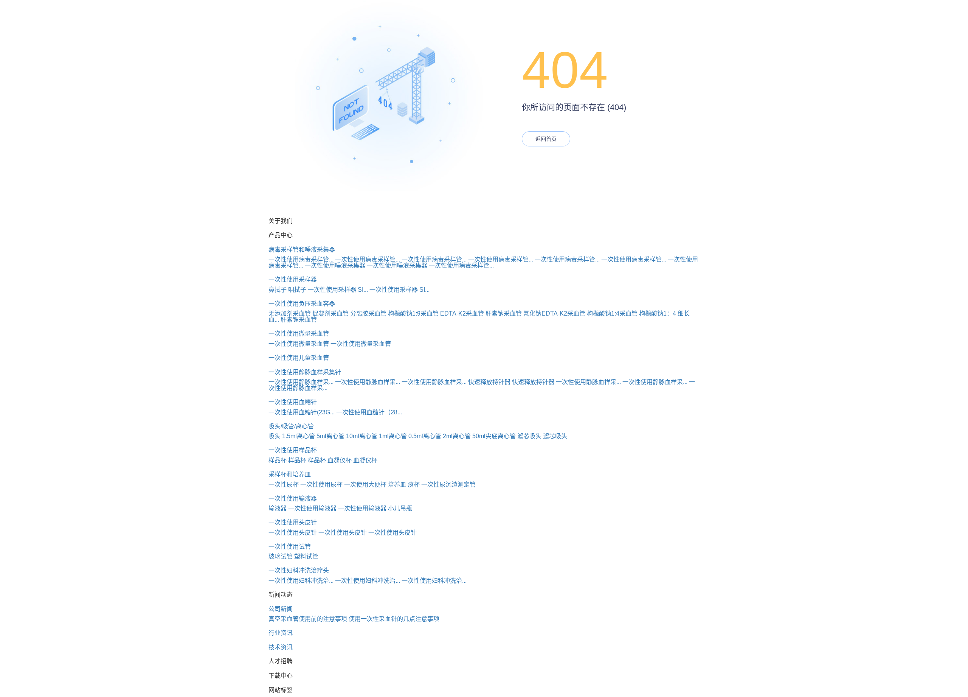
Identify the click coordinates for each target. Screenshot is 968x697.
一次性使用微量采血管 (298, 333)
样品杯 (277, 460)
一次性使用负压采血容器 (301, 303)
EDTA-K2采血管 (462, 313)
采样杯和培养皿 (289, 474)
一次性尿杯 (283, 484)
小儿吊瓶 (400, 508)
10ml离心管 (361, 436)
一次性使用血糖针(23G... (301, 412)
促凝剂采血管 (330, 313)
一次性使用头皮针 (292, 522)
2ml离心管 (457, 436)
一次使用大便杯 (365, 484)
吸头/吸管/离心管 (291, 426)
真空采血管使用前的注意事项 (307, 619)
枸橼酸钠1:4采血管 (612, 313)
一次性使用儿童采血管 (298, 358)
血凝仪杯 (339, 460)
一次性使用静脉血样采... (301, 382)
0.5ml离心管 (424, 436)
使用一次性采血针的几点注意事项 (394, 619)
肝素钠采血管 (504, 313)
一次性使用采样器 (292, 279)
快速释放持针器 (489, 382)
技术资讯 (280, 647)
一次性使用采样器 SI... (338, 289)
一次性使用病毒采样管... (301, 259)
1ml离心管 (393, 436)
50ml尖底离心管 (494, 436)
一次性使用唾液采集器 (335, 265)
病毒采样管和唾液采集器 (301, 249)
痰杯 (414, 484)
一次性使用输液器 (292, 498)
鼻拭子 (277, 289)
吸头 (274, 436)
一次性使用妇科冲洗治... (301, 580)
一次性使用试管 (289, 546)
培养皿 (397, 484)
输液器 (277, 508)
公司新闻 (280, 609)
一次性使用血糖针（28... (369, 412)
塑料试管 (306, 556)
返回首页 (546, 139)
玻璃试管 (280, 556)
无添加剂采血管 (289, 313)
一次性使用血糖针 (292, 402)
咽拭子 (297, 289)
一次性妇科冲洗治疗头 (298, 570)
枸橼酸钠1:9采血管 (413, 313)
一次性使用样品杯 (292, 450)
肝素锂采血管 (299, 319)
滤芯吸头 (529, 436)
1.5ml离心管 (298, 436)
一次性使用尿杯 (321, 484)
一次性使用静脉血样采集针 (304, 372)
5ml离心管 (330, 436)
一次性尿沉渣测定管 (448, 484)
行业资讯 (280, 633)
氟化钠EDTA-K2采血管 (554, 313)
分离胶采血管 (368, 313)
